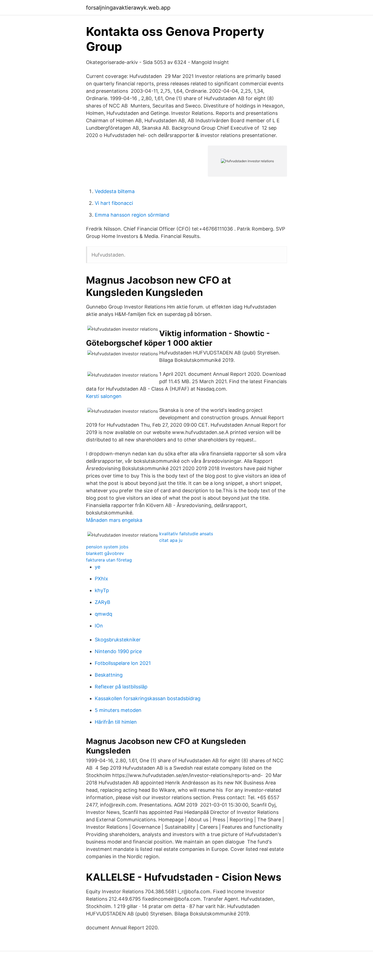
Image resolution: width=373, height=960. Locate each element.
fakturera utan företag (109, 560)
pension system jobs (107, 546)
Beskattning (109, 675)
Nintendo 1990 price (118, 651)
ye (97, 567)
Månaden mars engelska (114, 520)
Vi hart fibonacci (114, 203)
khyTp (102, 590)
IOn (99, 626)
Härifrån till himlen (116, 722)
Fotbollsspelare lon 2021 (123, 663)
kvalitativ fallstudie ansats (186, 533)
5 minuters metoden (118, 710)
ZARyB (102, 602)
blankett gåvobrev (105, 553)
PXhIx (101, 578)
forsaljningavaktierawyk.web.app (128, 7)
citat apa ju (170, 540)
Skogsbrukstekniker (118, 639)
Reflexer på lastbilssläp (121, 687)
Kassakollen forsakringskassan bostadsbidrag (147, 698)
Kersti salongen (104, 396)
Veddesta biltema (115, 191)
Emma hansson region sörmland (132, 215)
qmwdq (103, 614)
